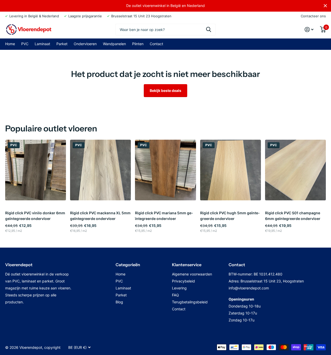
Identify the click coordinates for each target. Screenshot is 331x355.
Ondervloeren (85, 44)
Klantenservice (186, 264)
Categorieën (128, 264)
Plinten (138, 44)
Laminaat (42, 44)
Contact (156, 44)
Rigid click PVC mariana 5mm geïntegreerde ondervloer (164, 216)
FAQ (175, 295)
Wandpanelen (114, 44)
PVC (24, 44)
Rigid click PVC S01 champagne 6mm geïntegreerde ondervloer (292, 216)
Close (325, 5)
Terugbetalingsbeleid (190, 302)
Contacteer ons (313, 16)
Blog (119, 302)
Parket (61, 44)
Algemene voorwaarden (192, 274)
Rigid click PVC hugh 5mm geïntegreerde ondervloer (230, 216)
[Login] (309, 29)
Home (10, 44)
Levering (179, 288)
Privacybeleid (183, 281)
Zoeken (208, 29)
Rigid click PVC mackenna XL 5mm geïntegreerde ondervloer (100, 216)
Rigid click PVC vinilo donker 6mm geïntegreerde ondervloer (35, 216)
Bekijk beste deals (165, 90)
